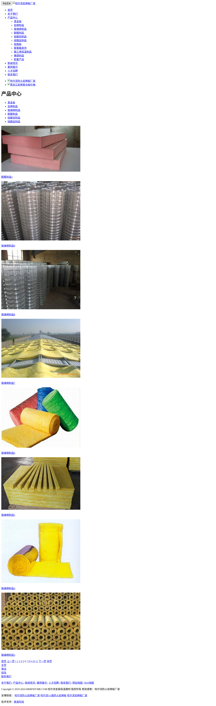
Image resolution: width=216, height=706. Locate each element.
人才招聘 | (54, 682)
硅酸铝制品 (20, 36)
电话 (3, 669)
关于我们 (13, 13)
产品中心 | (18, 682)
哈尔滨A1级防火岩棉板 (53, 695)
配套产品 (19, 59)
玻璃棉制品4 (8, 588)
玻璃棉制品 (20, 29)
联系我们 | (66, 682)
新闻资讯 (13, 63)
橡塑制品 (19, 55)
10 (33, 661)
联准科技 (19, 701)
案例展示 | (42, 682)
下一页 (42, 661)
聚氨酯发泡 (20, 48)
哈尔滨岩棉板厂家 (77, 695)
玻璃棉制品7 (8, 383)
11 (36, 661)
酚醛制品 (19, 32)
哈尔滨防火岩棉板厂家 (27, 695)
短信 (3, 672)
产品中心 (13, 17)
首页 (10, 10)
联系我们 (13, 74)
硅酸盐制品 (20, 40)
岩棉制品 (19, 25)
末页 (49, 661)
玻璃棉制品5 (8, 515)
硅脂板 (18, 44)
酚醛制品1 (7, 177)
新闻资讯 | (30, 682)
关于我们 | (6, 682)
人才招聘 (13, 70)
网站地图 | (78, 682)
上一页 (11, 661)
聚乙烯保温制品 (23, 51)
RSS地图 (89, 682)
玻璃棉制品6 (8, 453)
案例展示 (13, 67)
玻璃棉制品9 (8, 245)
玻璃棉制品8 (8, 314)
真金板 (18, 21)
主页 (3, 665)
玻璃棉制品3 (8, 655)
